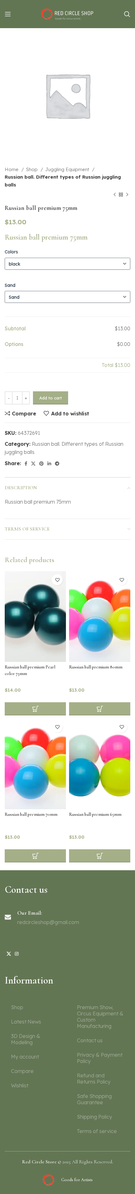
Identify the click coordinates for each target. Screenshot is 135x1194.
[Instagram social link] (16, 954)
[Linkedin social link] (49, 464)
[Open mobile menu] (8, 14)
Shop (32, 169)
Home (12, 169)
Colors (11, 252)
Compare (22, 1071)
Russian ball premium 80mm (95, 667)
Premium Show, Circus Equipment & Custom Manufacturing (100, 1016)
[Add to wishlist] (57, 579)
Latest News (26, 1022)
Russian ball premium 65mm (95, 814)
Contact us (90, 1040)
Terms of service (97, 1131)
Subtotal (15, 328)
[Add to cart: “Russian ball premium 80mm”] (99, 708)
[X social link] (33, 464)
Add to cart (50, 397)
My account (25, 1057)
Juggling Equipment (67, 169)
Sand (10, 285)
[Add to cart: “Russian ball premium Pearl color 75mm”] (35, 708)
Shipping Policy (94, 1117)
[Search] (127, 14)
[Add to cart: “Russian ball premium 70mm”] (35, 855)
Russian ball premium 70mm (31, 814)
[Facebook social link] (26, 464)
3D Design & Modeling (25, 1039)
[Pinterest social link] (41, 464)
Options (14, 344)
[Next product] (127, 195)
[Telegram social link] (57, 464)
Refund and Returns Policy (94, 1078)
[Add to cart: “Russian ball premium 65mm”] (99, 855)
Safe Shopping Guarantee (94, 1099)
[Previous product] (114, 195)
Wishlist (19, 1085)
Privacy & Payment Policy (99, 1058)
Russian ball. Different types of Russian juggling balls (63, 180)
